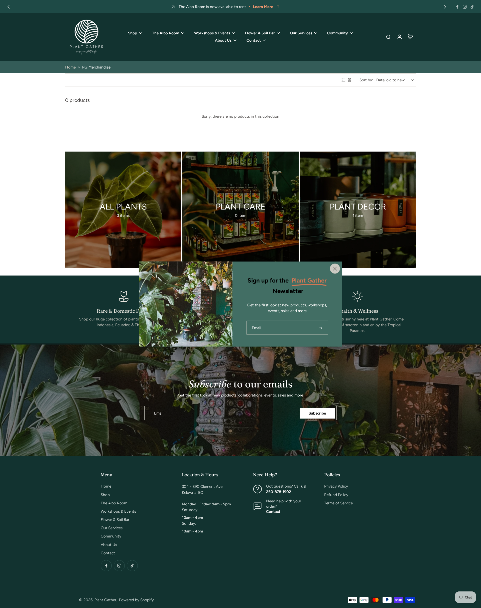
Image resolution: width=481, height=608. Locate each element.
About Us (109, 544)
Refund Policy (336, 494)
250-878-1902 (278, 491)
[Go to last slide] (8, 6)
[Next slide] (444, 6)
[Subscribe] (321, 327)
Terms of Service (338, 503)
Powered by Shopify (136, 599)
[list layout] (343, 80)
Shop (105, 494)
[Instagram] (464, 7)
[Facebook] (457, 7)
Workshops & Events (118, 511)
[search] (388, 37)
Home (70, 67)
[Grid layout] (349, 80)
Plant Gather (105, 599)
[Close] (335, 268)
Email (158, 413)
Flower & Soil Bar (115, 519)
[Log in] (399, 36)
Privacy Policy (336, 486)
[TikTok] (472, 7)
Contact (108, 553)
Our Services (112, 527)
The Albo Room (114, 503)
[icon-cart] (410, 37)
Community (111, 536)
